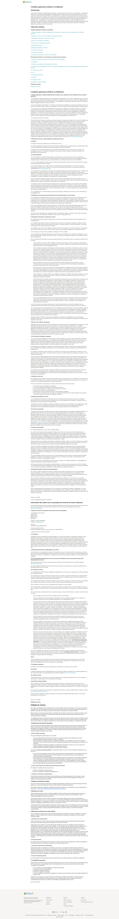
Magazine (48, 903)
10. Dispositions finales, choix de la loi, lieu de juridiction (44, 54)
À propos (48, 901)
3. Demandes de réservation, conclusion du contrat (42, 38)
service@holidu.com (38, 522)
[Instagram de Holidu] (61, 912)
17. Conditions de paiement (37, 74)
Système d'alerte (59, 916)
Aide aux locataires (67, 900)
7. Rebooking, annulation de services (39, 47)
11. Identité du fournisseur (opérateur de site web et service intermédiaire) (48, 59)
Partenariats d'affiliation (68, 905)
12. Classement (34, 61)
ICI (51, 499)
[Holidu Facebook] (66, 912)
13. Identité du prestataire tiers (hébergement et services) (44, 64)
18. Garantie (33, 77)
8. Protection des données (37, 50)
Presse (65, 903)
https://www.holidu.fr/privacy (44, 168)
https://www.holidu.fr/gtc (77, 136)
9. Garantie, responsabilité (37, 52)
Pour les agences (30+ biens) (87, 901)
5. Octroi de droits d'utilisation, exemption (40, 43)
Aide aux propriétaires (68, 901)
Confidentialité (71, 915)
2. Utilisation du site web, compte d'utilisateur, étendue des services (46, 36)
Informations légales (89, 915)
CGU (66, 915)
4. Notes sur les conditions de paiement (40, 40)
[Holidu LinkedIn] (63, 912)
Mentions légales (61, 915)
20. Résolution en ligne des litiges (38, 82)
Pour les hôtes (83, 900)
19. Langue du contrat (36, 79)
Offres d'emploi (49, 900)
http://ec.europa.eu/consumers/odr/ (39, 691)
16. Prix (32, 72)
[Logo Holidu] (29, 2)
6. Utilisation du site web (36, 45)
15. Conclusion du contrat (37, 70)
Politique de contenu (35, 86)
